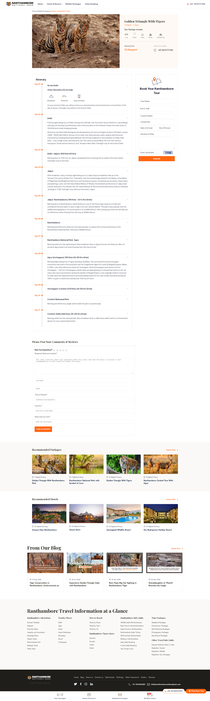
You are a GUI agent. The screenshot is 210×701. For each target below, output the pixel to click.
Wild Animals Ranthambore (131, 636)
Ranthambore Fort (33, 642)
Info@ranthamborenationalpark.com (166, 684)
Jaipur (60, 629)
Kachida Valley (32, 629)
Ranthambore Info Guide (132, 618)
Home (34, 11)
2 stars (56, 350)
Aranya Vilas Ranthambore (44, 530)
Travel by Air (93, 629)
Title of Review (40, 395)
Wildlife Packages (73, 4)
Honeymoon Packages (160, 626)
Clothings (119, 677)
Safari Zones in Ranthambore (131, 629)
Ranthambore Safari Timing (130, 632)
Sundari (92, 641)
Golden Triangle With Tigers (119, 480)
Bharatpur (62, 636)
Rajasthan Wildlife (158, 651)
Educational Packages (159, 636)
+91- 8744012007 (138, 684)
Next (114, 43)
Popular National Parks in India (163, 645)
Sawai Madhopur (64, 632)
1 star (53, 350)
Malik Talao (31, 649)
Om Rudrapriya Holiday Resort (158, 530)
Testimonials (109, 677)
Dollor (91, 648)
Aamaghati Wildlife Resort (118, 530)
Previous (37, 43)
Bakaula (30, 626)
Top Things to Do (127, 649)
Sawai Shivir (74, 530)
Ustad (91, 645)
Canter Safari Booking (129, 645)
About (40, 4)
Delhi (60, 622)
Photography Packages (160, 632)
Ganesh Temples (33, 622)
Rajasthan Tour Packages (161, 655)
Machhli (92, 638)
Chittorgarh (62, 642)
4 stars (63, 350)
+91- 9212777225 (197, 4)
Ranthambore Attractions (39, 618)
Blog (82, 677)
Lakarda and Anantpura (36, 632)
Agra (60, 626)
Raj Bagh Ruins (32, 636)
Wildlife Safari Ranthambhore (131, 622)
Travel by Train (94, 626)
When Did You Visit (42, 417)
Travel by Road (94, 622)
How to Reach (95, 618)
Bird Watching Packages (161, 629)
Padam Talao (32, 639)
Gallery (144, 677)
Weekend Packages (159, 622)
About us (89, 677)
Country (38, 406)
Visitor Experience (132, 677)
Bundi (60, 639)
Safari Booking (91, 4)
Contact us (99, 677)
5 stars (66, 350)
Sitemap (152, 677)
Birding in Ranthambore (129, 639)
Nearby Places (65, 618)
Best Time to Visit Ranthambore (132, 626)
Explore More (171, 450)
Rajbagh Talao (32, 645)
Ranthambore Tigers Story (101, 633)
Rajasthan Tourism (158, 648)
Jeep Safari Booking (128, 642)
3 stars (59, 350)
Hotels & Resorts (54, 4)
